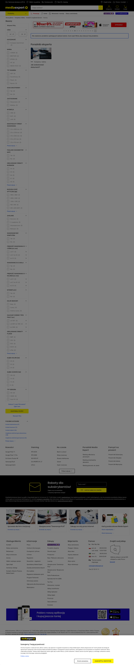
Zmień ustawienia (82, 661)
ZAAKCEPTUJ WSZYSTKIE (103, 661)
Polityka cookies (25, 656)
